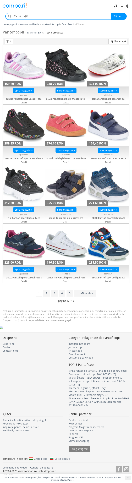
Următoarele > (85, 293)
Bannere (73, 434)
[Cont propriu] (127, 6)
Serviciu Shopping (79, 440)
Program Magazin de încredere (86, 427)
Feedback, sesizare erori (16, 430)
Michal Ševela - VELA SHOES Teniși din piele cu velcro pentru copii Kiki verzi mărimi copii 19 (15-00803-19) (97, 381)
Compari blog (10, 350)
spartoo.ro (23, 95)
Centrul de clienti (79, 420)
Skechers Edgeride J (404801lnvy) (87, 388)
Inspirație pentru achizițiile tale (21, 427)
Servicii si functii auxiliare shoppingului (25, 420)
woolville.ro (66, 214)
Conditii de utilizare (41, 467)
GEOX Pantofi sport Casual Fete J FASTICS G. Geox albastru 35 (24, 279)
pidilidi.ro (108, 95)
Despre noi (9, 343)
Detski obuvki (62, 458)
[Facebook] (119, 469)
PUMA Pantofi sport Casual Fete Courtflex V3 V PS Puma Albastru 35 (108, 160)
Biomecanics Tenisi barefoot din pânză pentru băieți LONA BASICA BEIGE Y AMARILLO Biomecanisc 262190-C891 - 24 (99, 402)
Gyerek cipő (40, 458)
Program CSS (76, 437)
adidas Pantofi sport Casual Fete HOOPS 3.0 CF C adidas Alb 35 (24, 100)
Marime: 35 (34, 32)
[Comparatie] (115, 6)
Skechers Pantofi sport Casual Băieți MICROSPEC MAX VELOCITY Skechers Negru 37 (96, 393)
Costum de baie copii (81, 357)
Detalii (24, 102)
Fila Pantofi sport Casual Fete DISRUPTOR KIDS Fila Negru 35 (24, 219)
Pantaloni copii (77, 354)
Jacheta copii (76, 347)
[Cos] (121, 6)
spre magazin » (23, 90)
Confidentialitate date (15, 467)
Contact (7, 347)
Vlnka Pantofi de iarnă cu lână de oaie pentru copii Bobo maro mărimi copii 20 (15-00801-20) (98, 372)
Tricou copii (75, 350)
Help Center (75, 423)
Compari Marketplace (81, 430)
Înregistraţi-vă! (79, 449)
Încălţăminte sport (79, 343)
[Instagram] (126, 469)
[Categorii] (109, 6)
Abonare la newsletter (15, 423)
